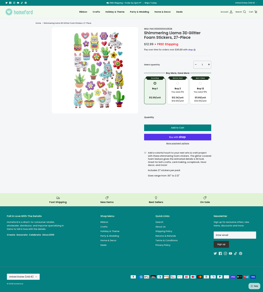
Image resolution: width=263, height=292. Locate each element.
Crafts (96, 11)
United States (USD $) (245, 3)
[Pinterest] (26, 3)
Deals (179, 11)
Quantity (149, 117)
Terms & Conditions (166, 240)
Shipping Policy (163, 231)
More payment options (177, 143)
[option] (95, 70)
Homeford (18, 283)
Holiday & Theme (115, 11)
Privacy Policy (162, 245)
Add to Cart (177, 127)
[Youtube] (18, 3)
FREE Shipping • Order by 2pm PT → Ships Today (133, 3)
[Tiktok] (22, 3)
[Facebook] (10, 3)
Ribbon (83, 11)
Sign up (221, 244)
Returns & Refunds (165, 235)
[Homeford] (19, 11)
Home (38, 23)
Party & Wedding (139, 11)
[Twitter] (6, 3)
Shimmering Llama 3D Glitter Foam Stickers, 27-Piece (67, 23)
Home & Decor (163, 11)
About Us (160, 226)
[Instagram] (14, 3)
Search (159, 222)
